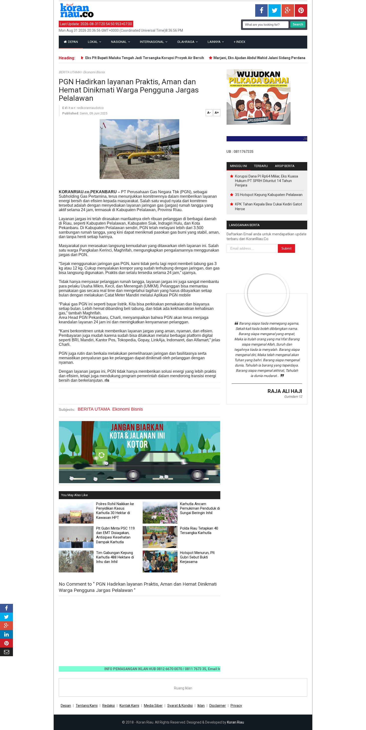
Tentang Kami (87, 706)
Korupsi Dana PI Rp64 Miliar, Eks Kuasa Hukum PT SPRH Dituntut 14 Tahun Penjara (266, 180)
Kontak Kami (129, 706)
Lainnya (214, 42)
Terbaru (261, 166)
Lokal (93, 42)
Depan (72, 42)
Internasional (152, 42)
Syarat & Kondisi (180, 706)
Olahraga (186, 42)
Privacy (236, 706)
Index (239, 42)
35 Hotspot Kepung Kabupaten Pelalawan (269, 194)
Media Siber (153, 706)
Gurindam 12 (293, 396)
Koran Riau (235, 722)
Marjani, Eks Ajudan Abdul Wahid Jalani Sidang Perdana (248, 58)
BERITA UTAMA (70, 72)
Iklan (201, 706)
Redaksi (108, 706)
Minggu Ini (238, 166)
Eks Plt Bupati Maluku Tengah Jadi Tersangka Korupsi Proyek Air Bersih (132, 58)
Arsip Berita (285, 166)
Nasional (119, 42)
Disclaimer (217, 706)
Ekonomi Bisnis (94, 72)
